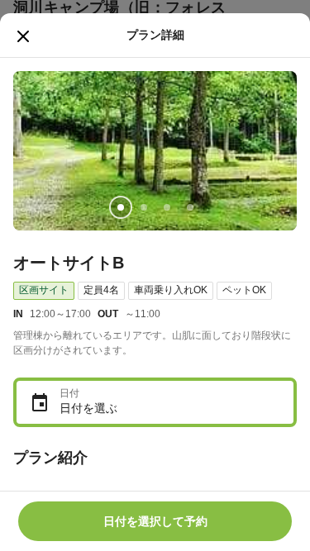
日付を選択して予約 (155, 521)
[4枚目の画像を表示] (190, 207)
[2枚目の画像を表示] (144, 207)
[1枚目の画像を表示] (121, 207)
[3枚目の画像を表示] (167, 207)
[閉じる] (23, 36)
